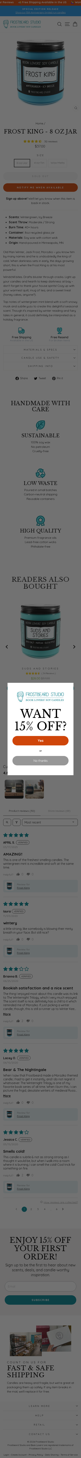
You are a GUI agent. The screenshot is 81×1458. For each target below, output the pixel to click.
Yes (41, 740)
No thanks (41, 761)
